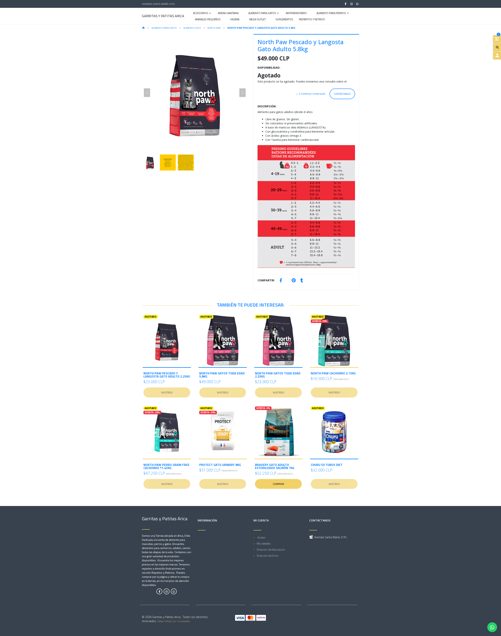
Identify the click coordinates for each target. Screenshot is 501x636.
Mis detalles (263, 543)
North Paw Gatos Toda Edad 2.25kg (277, 375)
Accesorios (200, 13)
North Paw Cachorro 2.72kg (333, 373)
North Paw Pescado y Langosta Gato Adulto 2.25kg (166, 375)
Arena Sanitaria (228, 13)
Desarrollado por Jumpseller (173, 621)
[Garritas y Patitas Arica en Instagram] (166, 591)
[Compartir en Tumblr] (301, 281)
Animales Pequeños (208, 19)
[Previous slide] (147, 92)
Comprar (278, 484)
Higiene (235, 19)
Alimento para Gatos (262, 13)
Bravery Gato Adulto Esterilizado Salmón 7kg (274, 466)
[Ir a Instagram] (351, 4)
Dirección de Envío (267, 555)
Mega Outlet (257, 19)
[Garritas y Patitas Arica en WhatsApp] (174, 591)
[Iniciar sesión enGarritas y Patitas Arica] (497, 55)
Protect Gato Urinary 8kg (220, 464)
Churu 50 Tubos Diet (326, 464)
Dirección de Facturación (271, 549)
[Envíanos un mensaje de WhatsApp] (492, 627)
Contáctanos (342, 94)
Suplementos (284, 19)
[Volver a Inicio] (143, 28)
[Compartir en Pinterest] (294, 281)
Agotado (167, 392)
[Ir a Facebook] (345, 4)
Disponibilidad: (269, 67)
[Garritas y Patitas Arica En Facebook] (159, 591)
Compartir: (266, 280)
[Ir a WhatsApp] (357, 4)
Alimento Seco (192, 28)
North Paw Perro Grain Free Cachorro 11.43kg (166, 466)
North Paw (214, 28)
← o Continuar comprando (310, 94)
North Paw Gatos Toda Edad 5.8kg (222, 375)
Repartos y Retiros (312, 19)
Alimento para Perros (331, 13)
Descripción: (267, 106)
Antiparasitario (296, 13)
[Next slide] (242, 92)
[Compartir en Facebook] (280, 281)
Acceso (261, 537)
